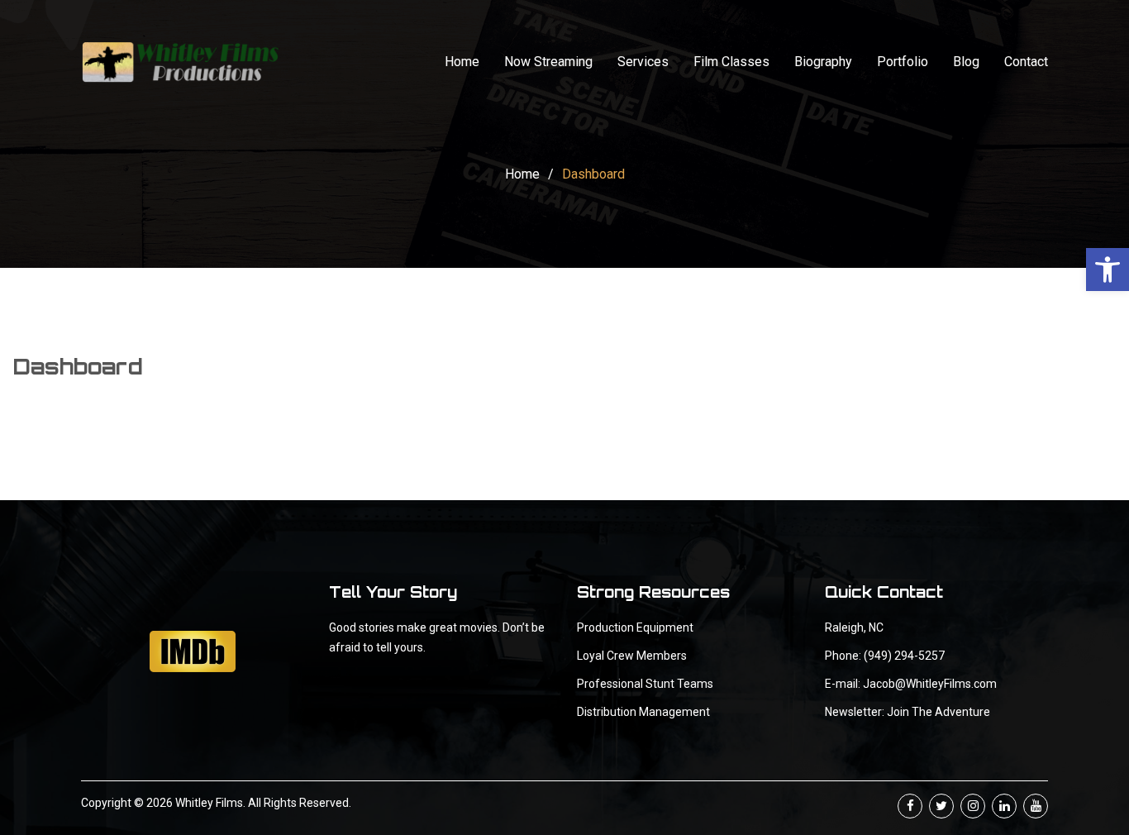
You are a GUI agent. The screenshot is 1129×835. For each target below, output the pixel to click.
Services (643, 61)
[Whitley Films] (180, 62)
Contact (1026, 61)
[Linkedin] (1004, 806)
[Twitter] (941, 806)
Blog (966, 61)
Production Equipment (635, 627)
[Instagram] (972, 806)
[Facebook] (910, 806)
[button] (1107, 269)
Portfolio (902, 61)
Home (462, 61)
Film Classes (731, 61)
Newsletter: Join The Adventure (907, 711)
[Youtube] (1035, 806)
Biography (823, 61)
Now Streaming (548, 61)
